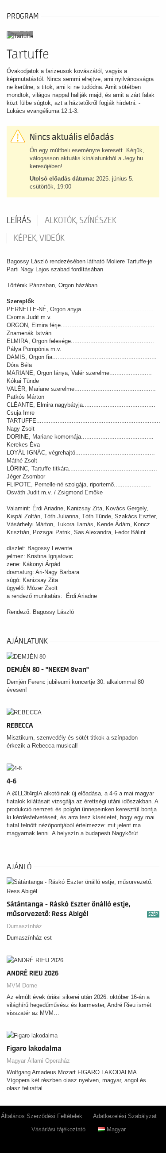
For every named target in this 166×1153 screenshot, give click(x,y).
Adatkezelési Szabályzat (125, 1116)
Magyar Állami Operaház (38, 1060)
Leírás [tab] (19, 220)
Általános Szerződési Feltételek (41, 1116)
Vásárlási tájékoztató (58, 1129)
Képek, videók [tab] (39, 238)
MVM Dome (22, 985)
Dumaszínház (24, 926)
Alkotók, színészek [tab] (80, 220)
